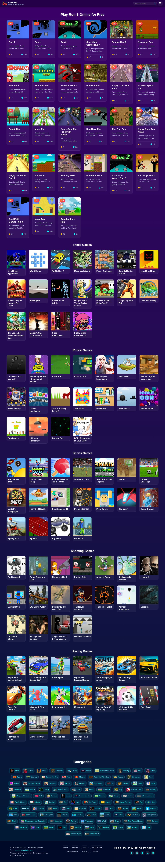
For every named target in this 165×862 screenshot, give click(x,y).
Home (65, 847)
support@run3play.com (24, 850)
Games (75, 847)
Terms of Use (97, 847)
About (84, 847)
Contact (95, 852)
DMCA (84, 852)
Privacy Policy (72, 852)
